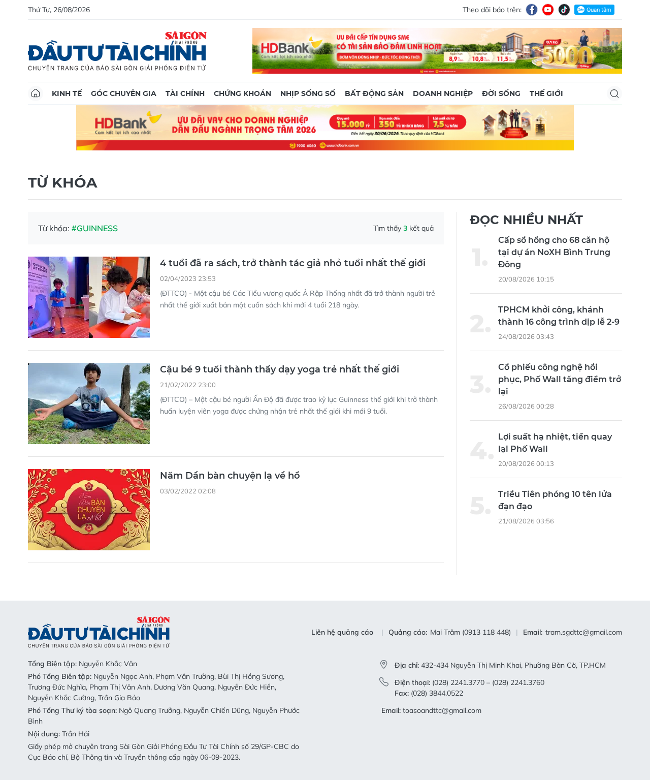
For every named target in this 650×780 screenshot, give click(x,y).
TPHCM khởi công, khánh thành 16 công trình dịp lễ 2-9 (559, 316)
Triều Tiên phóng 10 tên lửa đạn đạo (555, 500)
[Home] (35, 93)
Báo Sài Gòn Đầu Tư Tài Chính (117, 50)
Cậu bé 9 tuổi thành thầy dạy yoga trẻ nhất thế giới (279, 369)
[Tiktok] (564, 10)
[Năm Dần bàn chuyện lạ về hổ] (89, 509)
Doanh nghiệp (443, 93)
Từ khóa (62, 182)
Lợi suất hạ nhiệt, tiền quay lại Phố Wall (555, 443)
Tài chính (185, 93)
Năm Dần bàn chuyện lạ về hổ (230, 475)
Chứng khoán (242, 93)
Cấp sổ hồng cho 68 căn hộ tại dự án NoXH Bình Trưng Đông (554, 252)
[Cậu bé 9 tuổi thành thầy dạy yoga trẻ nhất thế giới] (89, 403)
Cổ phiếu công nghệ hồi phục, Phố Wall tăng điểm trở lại (559, 379)
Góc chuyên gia (123, 93)
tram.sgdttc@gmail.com (583, 632)
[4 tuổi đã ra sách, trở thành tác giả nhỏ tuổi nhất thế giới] (89, 297)
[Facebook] (532, 10)
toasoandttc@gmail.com (442, 710)
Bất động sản (374, 93)
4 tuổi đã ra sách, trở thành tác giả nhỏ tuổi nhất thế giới (293, 263)
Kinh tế (67, 93)
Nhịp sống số (308, 93)
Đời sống (501, 93)
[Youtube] (548, 10)
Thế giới (546, 93)
